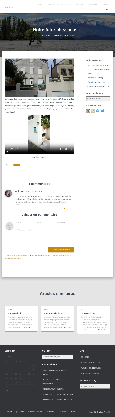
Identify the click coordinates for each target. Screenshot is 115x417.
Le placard (93, 4)
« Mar (7, 390)
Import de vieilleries (53, 313)
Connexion (85, 357)
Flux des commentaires (91, 368)
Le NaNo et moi (88, 313)
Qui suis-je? (50, 4)
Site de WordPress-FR (90, 373)
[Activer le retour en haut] (110, 412)
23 (33, 378)
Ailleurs (105, 4)
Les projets (80, 4)
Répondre (69, 209)
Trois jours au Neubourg (95, 78)
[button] (72, 4)
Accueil (39, 4)
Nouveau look (14, 313)
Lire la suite (26, 327)
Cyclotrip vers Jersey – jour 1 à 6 (98, 86)
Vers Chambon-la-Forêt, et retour (98, 65)
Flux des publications (90, 362)
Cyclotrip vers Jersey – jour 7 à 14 (98, 82)
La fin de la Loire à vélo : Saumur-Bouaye (54, 382)
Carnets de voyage (64, 4)
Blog (16, 165)
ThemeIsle (107, 412)
